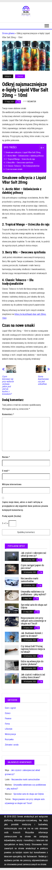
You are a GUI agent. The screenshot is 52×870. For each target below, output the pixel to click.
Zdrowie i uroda (11, 744)
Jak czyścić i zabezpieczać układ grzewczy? (33, 554)
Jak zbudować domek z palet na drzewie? (32, 634)
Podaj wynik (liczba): (11, 516)
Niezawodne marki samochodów (29, 580)
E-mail (5, 470)
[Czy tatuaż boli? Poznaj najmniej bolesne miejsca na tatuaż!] (12, 650)
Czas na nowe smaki (14, 169)
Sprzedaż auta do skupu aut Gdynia (34, 606)
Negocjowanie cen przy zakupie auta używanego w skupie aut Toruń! (33, 620)
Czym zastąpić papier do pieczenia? (32, 566)
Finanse (8, 718)
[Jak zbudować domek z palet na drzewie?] (12, 636)
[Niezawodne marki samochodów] (12, 582)
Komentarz (8, 414)
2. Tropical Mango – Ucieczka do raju (20, 159)
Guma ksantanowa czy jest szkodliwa (43, 380)
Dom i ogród (10, 708)
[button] (40, 148)
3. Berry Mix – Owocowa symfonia (19, 162)
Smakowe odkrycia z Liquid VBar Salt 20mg (23, 152)
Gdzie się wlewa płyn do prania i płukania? (32, 663)
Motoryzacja (10, 734)
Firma (7, 723)
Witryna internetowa (11, 484)
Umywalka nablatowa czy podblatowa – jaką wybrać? (33, 593)
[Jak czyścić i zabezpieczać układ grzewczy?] (12, 556)
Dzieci (7, 713)
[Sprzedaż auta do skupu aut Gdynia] (12, 608)
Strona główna (8, 33)
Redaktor (31, 101)
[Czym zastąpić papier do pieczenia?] (12, 569)
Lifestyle (20, 76)
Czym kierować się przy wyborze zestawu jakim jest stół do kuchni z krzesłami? (8, 385)
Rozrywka (9, 739)
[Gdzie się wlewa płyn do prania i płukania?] (12, 665)
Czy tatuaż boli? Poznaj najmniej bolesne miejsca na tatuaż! (33, 649)
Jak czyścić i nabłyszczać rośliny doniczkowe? (33, 676)
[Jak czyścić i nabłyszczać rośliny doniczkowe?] (12, 678)
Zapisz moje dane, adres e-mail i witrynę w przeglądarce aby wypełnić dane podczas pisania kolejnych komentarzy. (25, 506)
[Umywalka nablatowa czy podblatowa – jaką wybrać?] (12, 595)
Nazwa (6, 457)
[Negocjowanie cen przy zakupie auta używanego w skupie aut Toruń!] (12, 621)
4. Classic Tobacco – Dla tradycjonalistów (23, 166)
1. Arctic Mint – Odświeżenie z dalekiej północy (25, 156)
